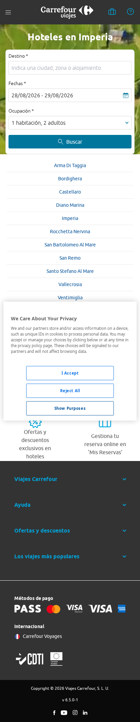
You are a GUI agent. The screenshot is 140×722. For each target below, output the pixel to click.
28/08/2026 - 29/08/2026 (42, 95)
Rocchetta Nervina (70, 231)
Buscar (74, 142)
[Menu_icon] (8, 12)
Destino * (18, 56)
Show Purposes (70, 407)
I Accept (70, 373)
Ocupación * (21, 111)
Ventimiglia (70, 297)
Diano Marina (70, 205)
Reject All (70, 390)
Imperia (70, 218)
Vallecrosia (70, 284)
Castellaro (70, 192)
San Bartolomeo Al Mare (70, 244)
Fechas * (17, 83)
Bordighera (70, 178)
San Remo (70, 258)
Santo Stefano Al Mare (70, 271)
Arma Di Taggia (70, 165)
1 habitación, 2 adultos (39, 123)
